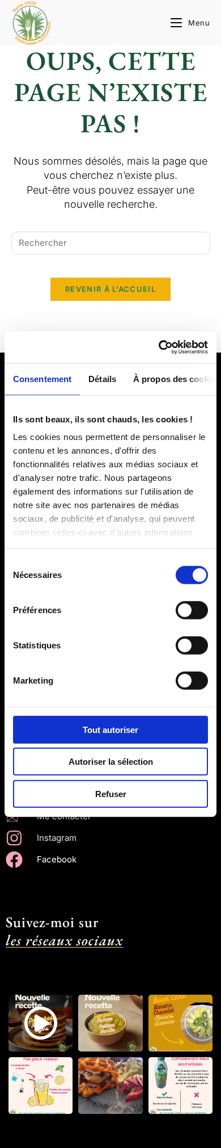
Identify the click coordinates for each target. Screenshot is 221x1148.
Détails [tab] (102, 378)
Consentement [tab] (42, 378)
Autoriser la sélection (111, 761)
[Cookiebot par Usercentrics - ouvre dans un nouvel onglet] (159, 347)
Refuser (110, 793)
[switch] (192, 610)
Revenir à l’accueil (110, 289)
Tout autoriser (110, 729)
